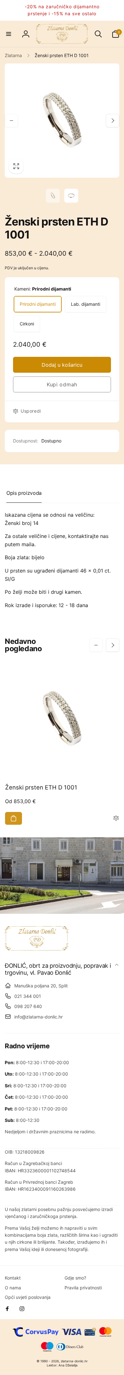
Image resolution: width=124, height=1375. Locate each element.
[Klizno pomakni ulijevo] (11, 120)
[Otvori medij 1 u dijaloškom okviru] (62, 120)
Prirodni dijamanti (38, 304)
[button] (9, 34)
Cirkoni (27, 323)
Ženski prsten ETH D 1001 (41, 787)
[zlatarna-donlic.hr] (36, 949)
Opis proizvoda (24, 493)
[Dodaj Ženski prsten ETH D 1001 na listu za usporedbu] (116, 818)
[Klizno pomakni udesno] (112, 120)
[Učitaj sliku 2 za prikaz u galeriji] (71, 196)
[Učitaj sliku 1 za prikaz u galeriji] (53, 196)
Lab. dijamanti (85, 304)
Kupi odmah (62, 384)
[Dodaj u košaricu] (13, 818)
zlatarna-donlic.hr (74, 1361)
